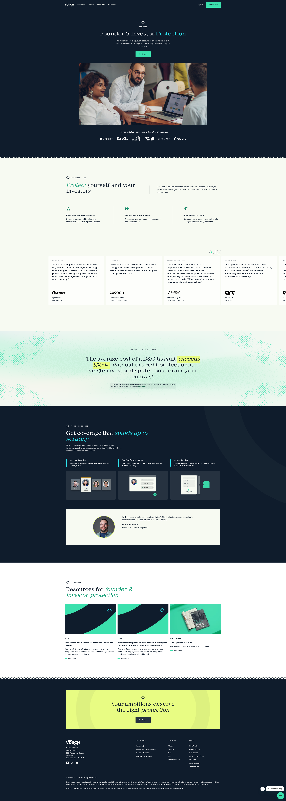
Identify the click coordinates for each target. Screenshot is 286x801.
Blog (169, 756)
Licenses (192, 760)
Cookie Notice (194, 749)
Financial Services (143, 753)
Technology (140, 746)
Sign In (200, 4)
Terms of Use (194, 767)
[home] (69, 5)
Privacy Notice (194, 763)
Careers (171, 749)
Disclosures (193, 753)
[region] (130, 280)
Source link (142, 387)
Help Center (193, 746)
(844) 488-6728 (71, 750)
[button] (81, 4)
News (170, 753)
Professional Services (144, 756)
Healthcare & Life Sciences (146, 749)
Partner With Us (174, 760)
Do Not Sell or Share (196, 756)
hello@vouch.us (72, 748)
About (170, 746)
